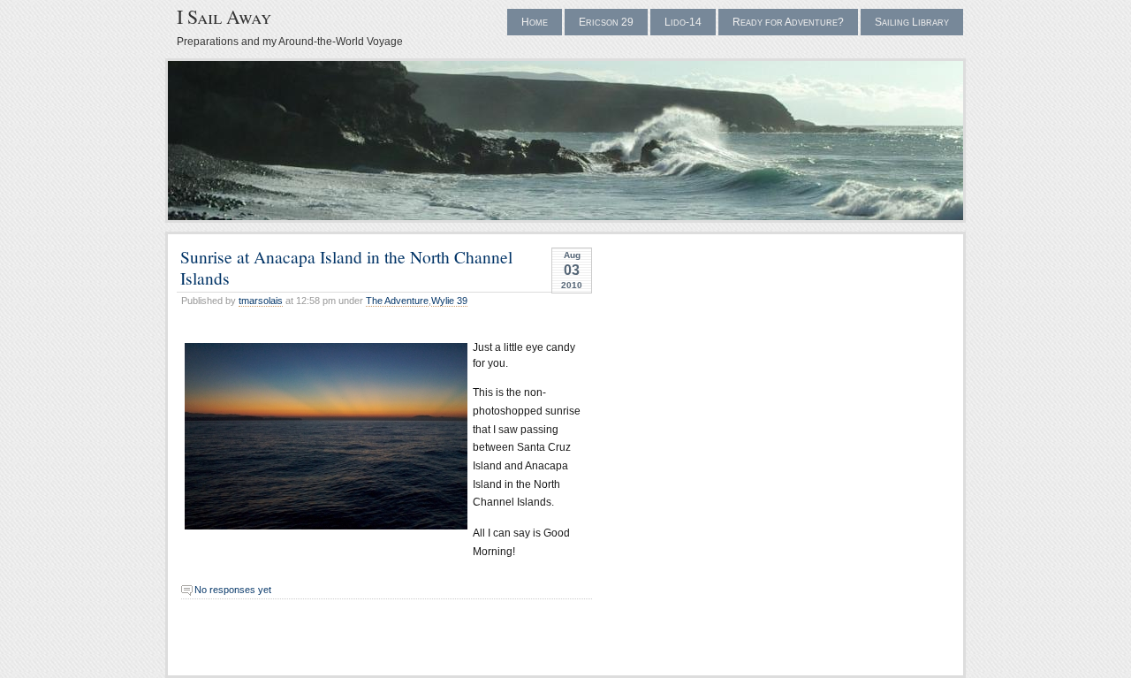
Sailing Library (912, 22)
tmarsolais (261, 300)
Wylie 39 (449, 300)
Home (534, 22)
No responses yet (232, 589)
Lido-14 (683, 22)
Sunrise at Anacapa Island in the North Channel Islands (346, 266)
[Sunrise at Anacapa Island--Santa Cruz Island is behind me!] (322, 436)
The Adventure (397, 300)
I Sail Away (224, 16)
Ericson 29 (606, 22)
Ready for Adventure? (788, 22)
